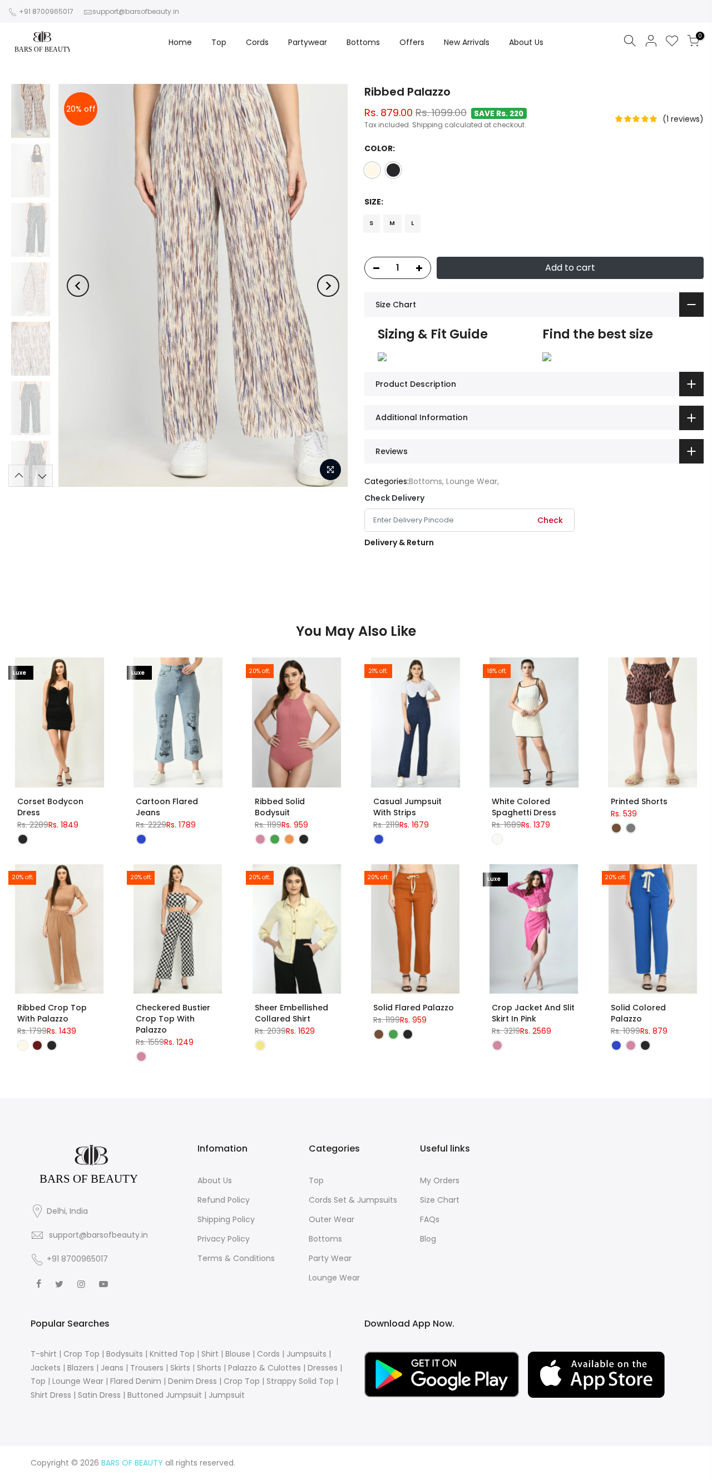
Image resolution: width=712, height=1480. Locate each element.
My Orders (439, 1180)
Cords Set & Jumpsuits (353, 1199)
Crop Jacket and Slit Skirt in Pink (533, 1013)
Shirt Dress (51, 1395)
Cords (257, 42)
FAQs (429, 1219)
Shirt (210, 1353)
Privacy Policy (223, 1238)
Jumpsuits (306, 1353)
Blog (428, 1238)
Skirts (180, 1367)
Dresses (323, 1367)
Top (218, 42)
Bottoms (363, 42)
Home (180, 42)
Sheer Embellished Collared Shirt (291, 1013)
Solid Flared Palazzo (413, 1007)
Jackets (46, 1367)
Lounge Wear (471, 481)
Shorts (209, 1367)
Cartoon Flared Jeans (167, 807)
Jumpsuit (227, 1395)
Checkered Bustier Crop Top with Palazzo (173, 1018)
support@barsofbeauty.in (135, 11)
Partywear (307, 42)
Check (550, 520)
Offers (411, 42)
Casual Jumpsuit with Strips (407, 807)
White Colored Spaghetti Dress (524, 807)
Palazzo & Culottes (264, 1367)
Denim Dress (192, 1381)
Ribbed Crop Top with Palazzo (52, 1013)
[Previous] (78, 286)
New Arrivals (467, 42)
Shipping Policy (226, 1219)
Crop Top (81, 1353)
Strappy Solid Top (300, 1381)
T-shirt (44, 1353)
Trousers (147, 1367)
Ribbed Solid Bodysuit (280, 807)
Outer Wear (331, 1219)
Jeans (112, 1367)
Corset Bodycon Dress (50, 807)
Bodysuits (124, 1353)
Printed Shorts (639, 801)
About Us (526, 42)
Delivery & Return (399, 542)
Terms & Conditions (236, 1258)
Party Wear (330, 1258)
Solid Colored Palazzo (638, 1013)
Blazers (80, 1367)
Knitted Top (172, 1353)
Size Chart (439, 1199)
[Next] (328, 286)
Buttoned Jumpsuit (164, 1395)
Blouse (237, 1353)
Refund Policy (223, 1199)
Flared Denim (135, 1381)
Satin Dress (99, 1395)
